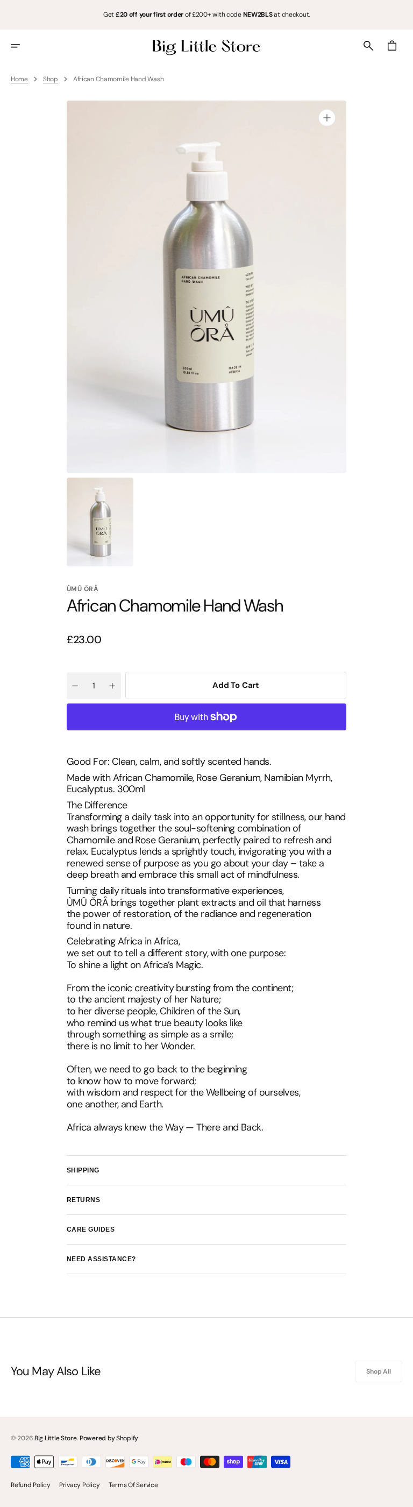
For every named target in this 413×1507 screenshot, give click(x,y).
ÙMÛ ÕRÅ (82, 589)
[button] (22, 46)
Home (19, 79)
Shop (50, 79)
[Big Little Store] (206, 46)
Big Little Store (55, 1438)
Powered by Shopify (109, 1438)
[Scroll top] (400, 1494)
